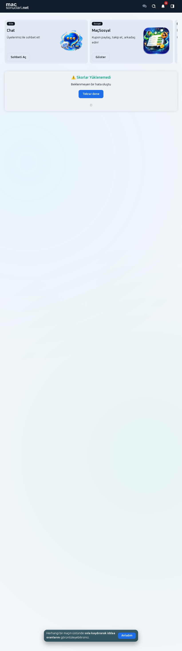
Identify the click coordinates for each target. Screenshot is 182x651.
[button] (17, 6)
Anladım (126, 635)
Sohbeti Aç (18, 57)
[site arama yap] (153, 6)
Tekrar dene (91, 94)
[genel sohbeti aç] (144, 6)
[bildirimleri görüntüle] (163, 6)
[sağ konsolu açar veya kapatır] (172, 6)
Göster (101, 57)
